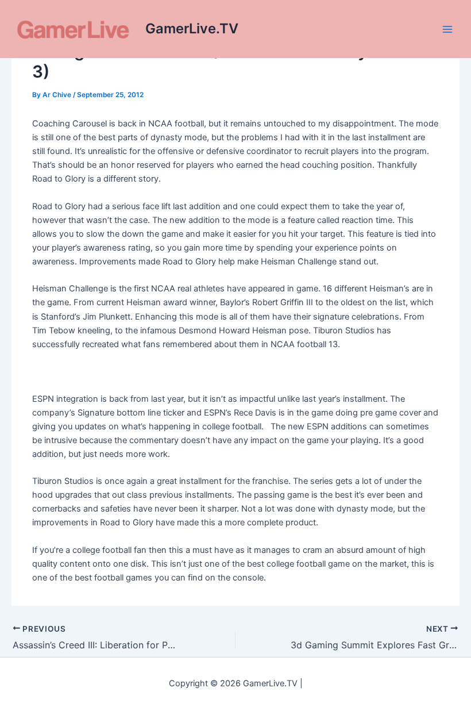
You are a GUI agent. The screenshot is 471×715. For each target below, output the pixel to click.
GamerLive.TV (191, 28)
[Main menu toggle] (447, 29)
